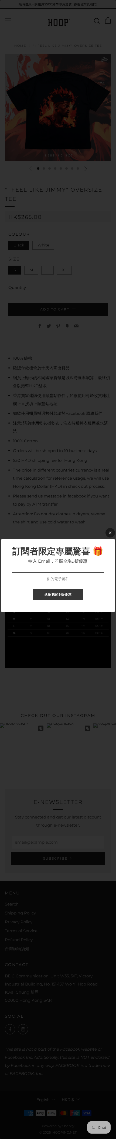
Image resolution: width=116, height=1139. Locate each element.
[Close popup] (110, 532)
